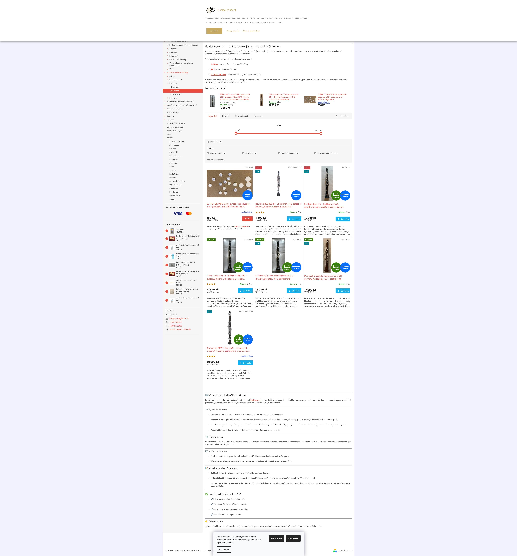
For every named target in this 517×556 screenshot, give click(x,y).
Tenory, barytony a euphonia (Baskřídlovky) (181, 64)
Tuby (171, 69)
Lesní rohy (173, 56)
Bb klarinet (255, 400)
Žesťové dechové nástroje (178, 41)
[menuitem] (183, 141)
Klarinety (173, 83)
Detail (247, 219)
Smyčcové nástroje (174, 109)
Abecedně (258, 116)
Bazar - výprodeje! (174, 130)
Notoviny (170, 116)
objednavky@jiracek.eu (178, 318)
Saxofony (173, 98)
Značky (170, 137)
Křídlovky (173, 52)
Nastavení (224, 549)
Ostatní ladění (175, 94)
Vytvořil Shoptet (345, 550)
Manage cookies (232, 31)
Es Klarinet (174, 90)
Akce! (169, 134)
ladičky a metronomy (175, 127)
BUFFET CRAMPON (241, 226)
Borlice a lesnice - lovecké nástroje (183, 45)
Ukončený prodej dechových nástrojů (182, 105)
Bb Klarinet (174, 87)
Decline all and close (251, 31)
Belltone (251, 153)
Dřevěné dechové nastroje (177, 72)
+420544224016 (175, 322)
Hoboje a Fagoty (176, 80)
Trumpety (173, 48)
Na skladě (215, 141)
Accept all (214, 31)
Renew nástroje (173, 112)
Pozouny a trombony (177, 59)
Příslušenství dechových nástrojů (180, 101)
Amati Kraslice (217, 153)
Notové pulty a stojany (176, 123)
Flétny (171, 76)
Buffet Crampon (290, 153)
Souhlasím (293, 538)
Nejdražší (226, 116)
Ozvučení (170, 119)
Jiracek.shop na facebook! (180, 329)
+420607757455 (175, 326)
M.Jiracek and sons (327, 153)
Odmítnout (276, 538)
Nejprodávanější (242, 116)
